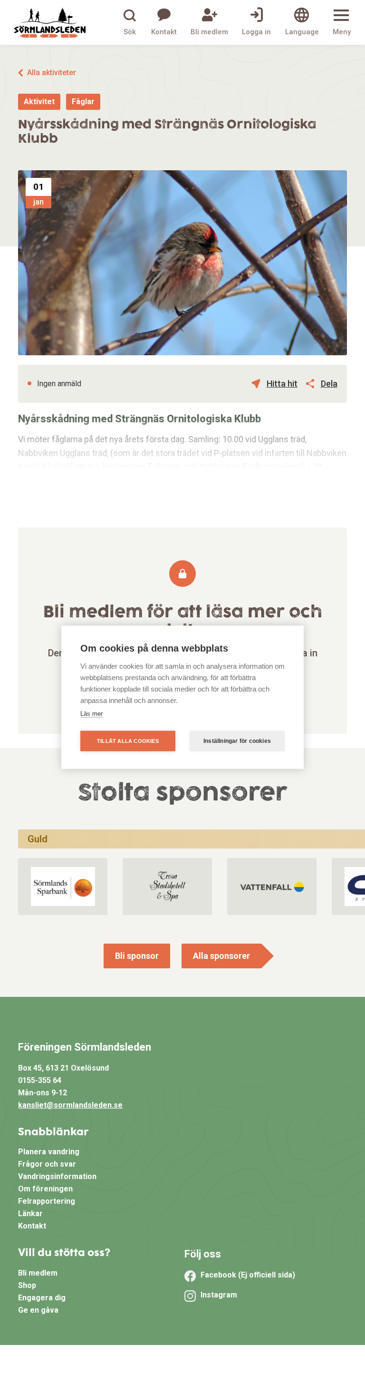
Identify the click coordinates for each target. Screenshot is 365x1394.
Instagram (219, 1294)
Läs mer (91, 713)
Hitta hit (282, 384)
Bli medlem (38, 1272)
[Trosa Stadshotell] (167, 886)
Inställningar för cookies (237, 741)
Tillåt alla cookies (128, 740)
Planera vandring (48, 1151)
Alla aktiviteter (51, 72)
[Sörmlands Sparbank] (63, 886)
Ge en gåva (38, 1310)
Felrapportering (46, 1201)
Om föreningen (45, 1188)
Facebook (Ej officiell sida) (248, 1274)
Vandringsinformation (57, 1176)
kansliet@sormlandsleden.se (70, 1105)
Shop (27, 1285)
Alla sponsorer (221, 956)
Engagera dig (42, 1297)
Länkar (30, 1213)
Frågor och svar (47, 1164)
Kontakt (32, 1225)
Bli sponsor (137, 956)
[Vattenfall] (272, 886)
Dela (329, 384)
